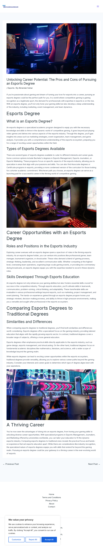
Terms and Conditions (51, 497)
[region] (32, 530)
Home (51, 494)
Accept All (49, 539)
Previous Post (11, 464)
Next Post (94, 464)
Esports (11, 88)
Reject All (33, 539)
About (51, 503)
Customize (16, 539)
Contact (51, 506)
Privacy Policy (51, 500)
